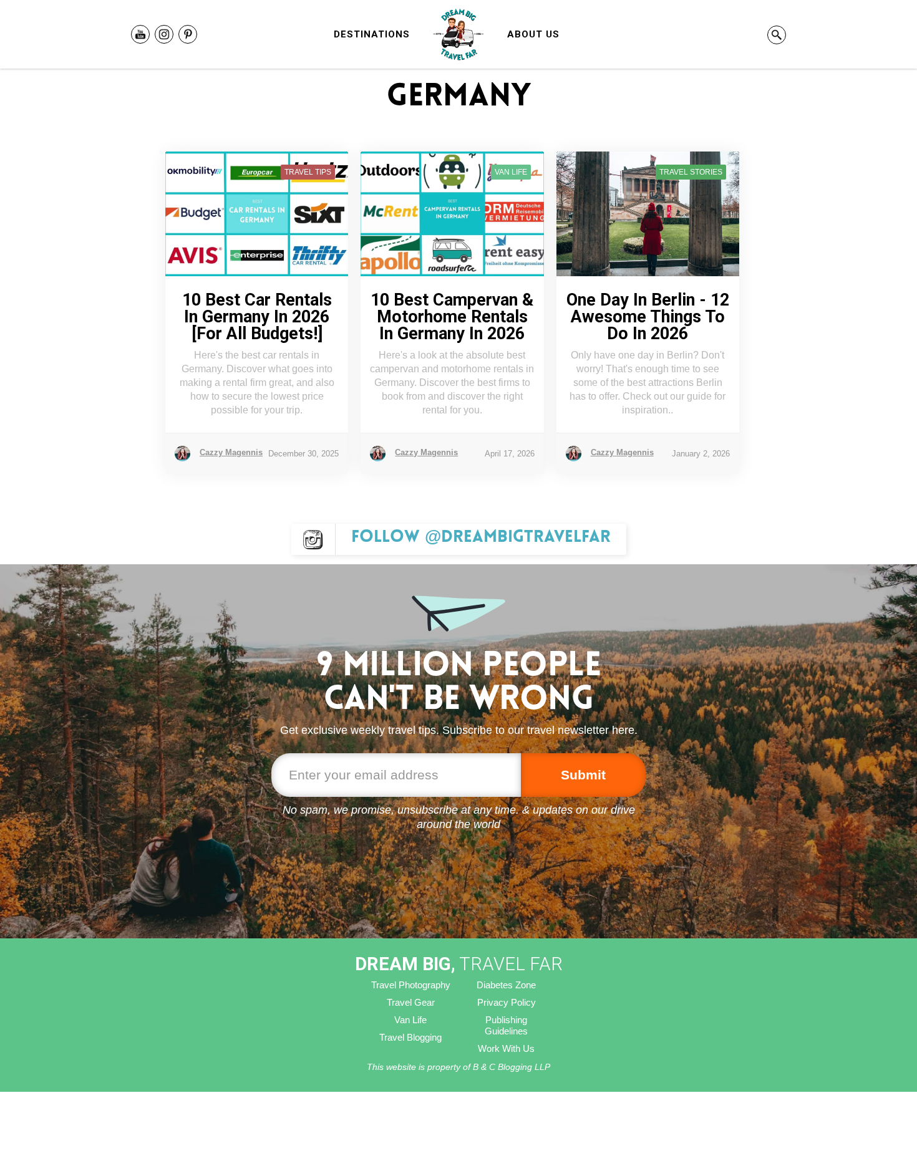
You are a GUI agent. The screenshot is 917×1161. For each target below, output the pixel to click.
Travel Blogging (410, 1037)
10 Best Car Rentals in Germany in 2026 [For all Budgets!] (257, 317)
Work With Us (506, 1048)
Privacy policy (506, 1002)
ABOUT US (533, 34)
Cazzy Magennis (231, 452)
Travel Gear (411, 1002)
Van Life (410, 1019)
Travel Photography (410, 985)
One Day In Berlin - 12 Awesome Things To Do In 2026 (647, 317)
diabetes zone (506, 985)
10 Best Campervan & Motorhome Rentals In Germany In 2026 (452, 317)
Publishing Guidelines (506, 1025)
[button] (372, 34)
